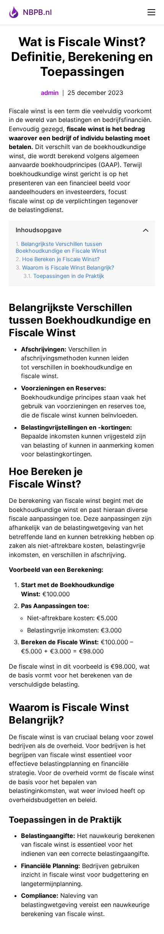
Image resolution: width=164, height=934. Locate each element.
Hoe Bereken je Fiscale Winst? (61, 259)
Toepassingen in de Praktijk (68, 276)
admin (50, 92)
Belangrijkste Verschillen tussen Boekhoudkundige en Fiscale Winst (61, 247)
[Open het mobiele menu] (151, 12)
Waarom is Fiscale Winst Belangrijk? (68, 267)
